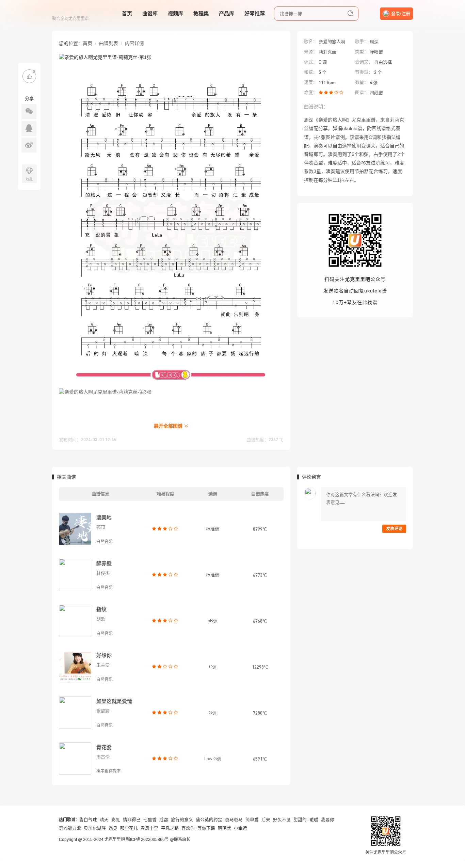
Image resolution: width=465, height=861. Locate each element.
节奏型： (364, 72)
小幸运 (240, 828)
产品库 (226, 13)
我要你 (327, 819)
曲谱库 (150, 13)
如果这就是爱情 (114, 701)
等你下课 (206, 828)
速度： (310, 82)
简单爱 (252, 819)
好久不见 (282, 819)
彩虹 (115, 819)
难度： (310, 92)
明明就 (224, 828)
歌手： (361, 41)
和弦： (310, 72)
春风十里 (149, 828)
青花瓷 (104, 747)
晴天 (104, 819)
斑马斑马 (234, 819)
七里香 (150, 819)
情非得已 (132, 819)
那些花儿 (129, 828)
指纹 (101, 609)
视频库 (175, 13)
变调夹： (364, 61)
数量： (361, 82)
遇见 (113, 828)
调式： (310, 61)
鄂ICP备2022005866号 (147, 839)
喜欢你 (188, 828)
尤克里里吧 (115, 839)
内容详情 (134, 43)
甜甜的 (300, 819)
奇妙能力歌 (70, 828)
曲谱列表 (108, 43)
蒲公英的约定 (209, 819)
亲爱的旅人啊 (332, 41)
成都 (163, 819)
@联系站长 (180, 839)
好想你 (104, 655)
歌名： (310, 41)
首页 (127, 13)
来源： (310, 51)
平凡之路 (170, 828)
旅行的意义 (182, 819)
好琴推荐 (254, 13)
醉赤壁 (104, 563)
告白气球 (88, 819)
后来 (265, 819)
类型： (361, 51)
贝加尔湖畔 (95, 828)
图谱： (361, 92)
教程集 (201, 13)
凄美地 (104, 517)
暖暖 (313, 819)
